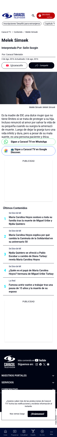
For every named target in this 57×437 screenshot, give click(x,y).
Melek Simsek (31, 32)
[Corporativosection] (53, 389)
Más (51, 434)
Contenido (18, 32)
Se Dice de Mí (15, 213)
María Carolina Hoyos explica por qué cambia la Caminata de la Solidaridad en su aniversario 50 (31, 238)
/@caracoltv (16, 65)
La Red (12, 280)
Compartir (44, 65)
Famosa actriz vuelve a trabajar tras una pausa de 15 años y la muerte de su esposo (31, 288)
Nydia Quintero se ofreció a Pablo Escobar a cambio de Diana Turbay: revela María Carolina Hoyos (28, 256)
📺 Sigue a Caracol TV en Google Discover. (29, 151)
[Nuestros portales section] (53, 375)
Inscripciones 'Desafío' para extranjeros (21, 23)
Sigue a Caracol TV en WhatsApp (29, 141)
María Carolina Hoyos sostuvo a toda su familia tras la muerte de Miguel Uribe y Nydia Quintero (30, 220)
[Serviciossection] (53, 382)
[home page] (13, 15)
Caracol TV (6, 32)
